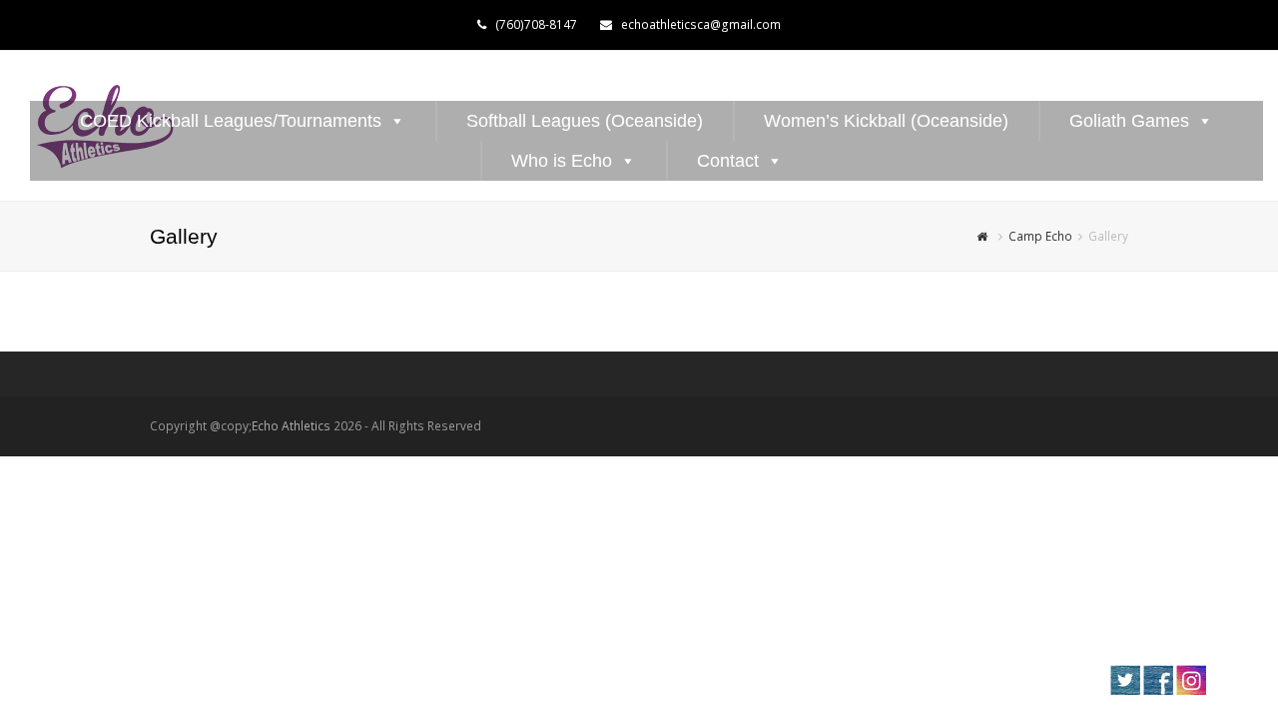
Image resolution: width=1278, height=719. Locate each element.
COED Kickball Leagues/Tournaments (230, 121)
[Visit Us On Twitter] (1124, 691)
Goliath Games (1129, 121)
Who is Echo (561, 161)
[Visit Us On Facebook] (1157, 691)
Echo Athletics (291, 425)
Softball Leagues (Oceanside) (584, 121)
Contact (728, 161)
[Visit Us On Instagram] (1190, 691)
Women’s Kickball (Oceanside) (886, 121)
